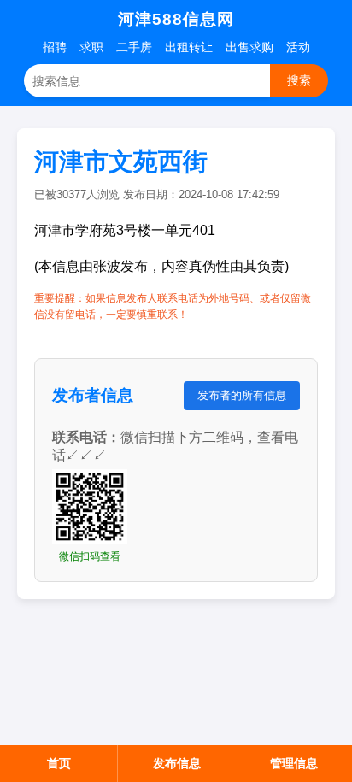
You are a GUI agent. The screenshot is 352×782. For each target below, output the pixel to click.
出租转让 (189, 47)
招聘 (55, 47)
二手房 (134, 47)
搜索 (299, 80)
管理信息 (294, 763)
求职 (91, 47)
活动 (298, 47)
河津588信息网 (176, 19)
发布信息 (177, 763)
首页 (59, 763)
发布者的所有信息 (241, 395)
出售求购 (249, 47)
